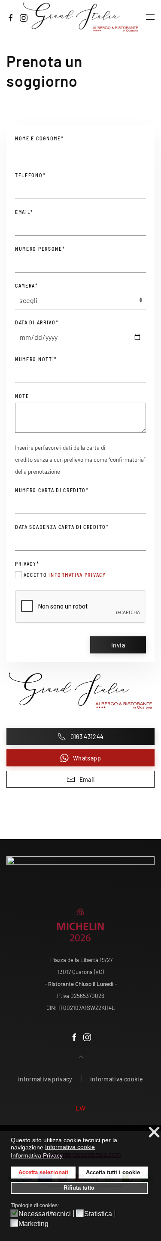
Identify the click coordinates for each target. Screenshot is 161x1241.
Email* (24, 212)
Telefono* (30, 175)
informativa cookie (116, 1079)
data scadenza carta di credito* (62, 527)
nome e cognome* (39, 138)
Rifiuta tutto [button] (79, 1188)
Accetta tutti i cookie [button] (113, 1173)
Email (87, 779)
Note (22, 396)
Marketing (33, 1224)
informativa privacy (77, 575)
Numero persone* (40, 249)
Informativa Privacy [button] (37, 1155)
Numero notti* (36, 359)
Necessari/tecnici (44, 1214)
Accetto (64, 575)
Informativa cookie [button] (70, 1146)
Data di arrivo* (37, 322)
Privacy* (27, 564)
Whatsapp (87, 758)
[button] (150, 17)
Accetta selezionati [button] (43, 1173)
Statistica (98, 1214)
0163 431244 (87, 736)
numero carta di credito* (52, 490)
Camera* (26, 285)
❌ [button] (154, 1132)
